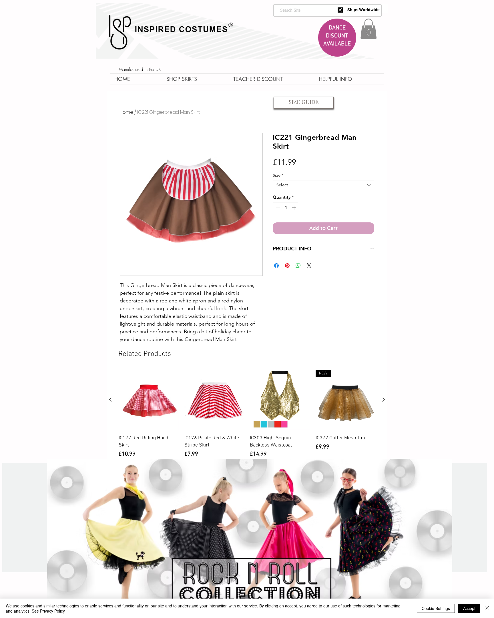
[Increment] (294, 207)
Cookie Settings (436, 608)
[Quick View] (149, 400)
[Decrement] (277, 207)
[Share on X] (309, 265)
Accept (469, 608)
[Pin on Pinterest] (287, 265)
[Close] (487, 608)
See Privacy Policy (48, 611)
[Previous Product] (110, 399)
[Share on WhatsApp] (298, 265)
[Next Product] (383, 399)
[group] (247, 414)
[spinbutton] (286, 207)
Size (278, 175)
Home (126, 112)
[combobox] (323, 185)
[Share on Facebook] (276, 265)
